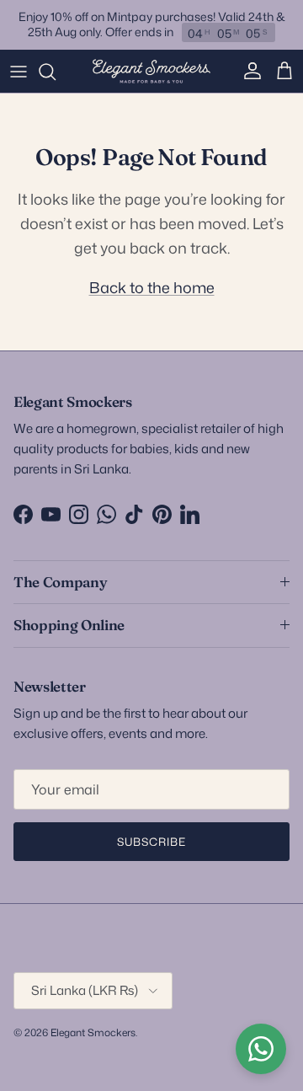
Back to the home (152, 287)
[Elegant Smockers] (151, 71)
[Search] (55, 71)
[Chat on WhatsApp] (261, 1049)
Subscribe (151, 841)
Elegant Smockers (93, 1032)
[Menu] (18, 71)
